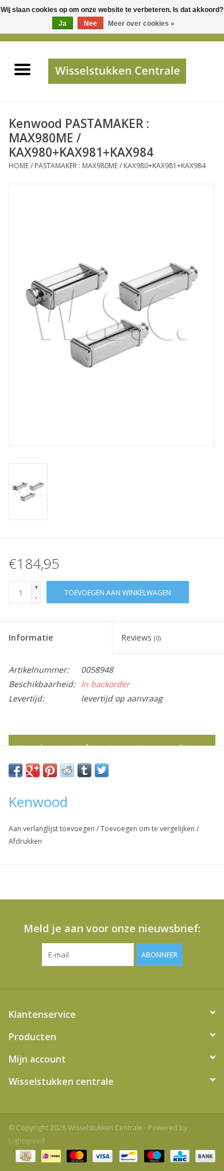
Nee (90, 24)
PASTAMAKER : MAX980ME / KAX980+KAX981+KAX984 (120, 165)
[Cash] (24, 1155)
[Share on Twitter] (102, 770)
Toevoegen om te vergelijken (148, 828)
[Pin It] (50, 770)
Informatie (31, 637)
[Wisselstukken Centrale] (134, 70)
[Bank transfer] (203, 1155)
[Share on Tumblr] (84, 770)
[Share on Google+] (33, 770)
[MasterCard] (75, 1155)
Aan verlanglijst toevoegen (52, 828)
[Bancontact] (127, 1155)
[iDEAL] (50, 1155)
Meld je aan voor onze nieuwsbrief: (112, 928)
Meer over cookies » (141, 24)
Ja (63, 24)
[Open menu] (22, 68)
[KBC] (178, 1155)
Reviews (141, 637)
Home (19, 165)
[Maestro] (153, 1155)
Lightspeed (27, 1141)
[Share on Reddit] (67, 770)
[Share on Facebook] (15, 770)
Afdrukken (25, 841)
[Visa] (101, 1155)
